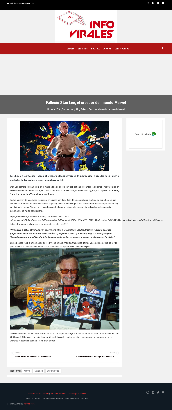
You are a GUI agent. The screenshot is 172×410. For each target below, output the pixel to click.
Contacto (45, 394)
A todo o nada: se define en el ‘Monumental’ (33, 355)
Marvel (27, 371)
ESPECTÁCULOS (122, 49)
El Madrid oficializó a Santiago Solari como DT (95, 355)
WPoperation (29, 403)
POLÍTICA (95, 49)
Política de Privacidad (58, 394)
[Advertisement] (86, 74)
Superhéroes (53, 371)
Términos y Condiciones (77, 394)
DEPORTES (83, 49)
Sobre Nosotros (34, 394)
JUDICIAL (107, 49)
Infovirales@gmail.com (25, 3)
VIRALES (70, 49)
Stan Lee (39, 371)
